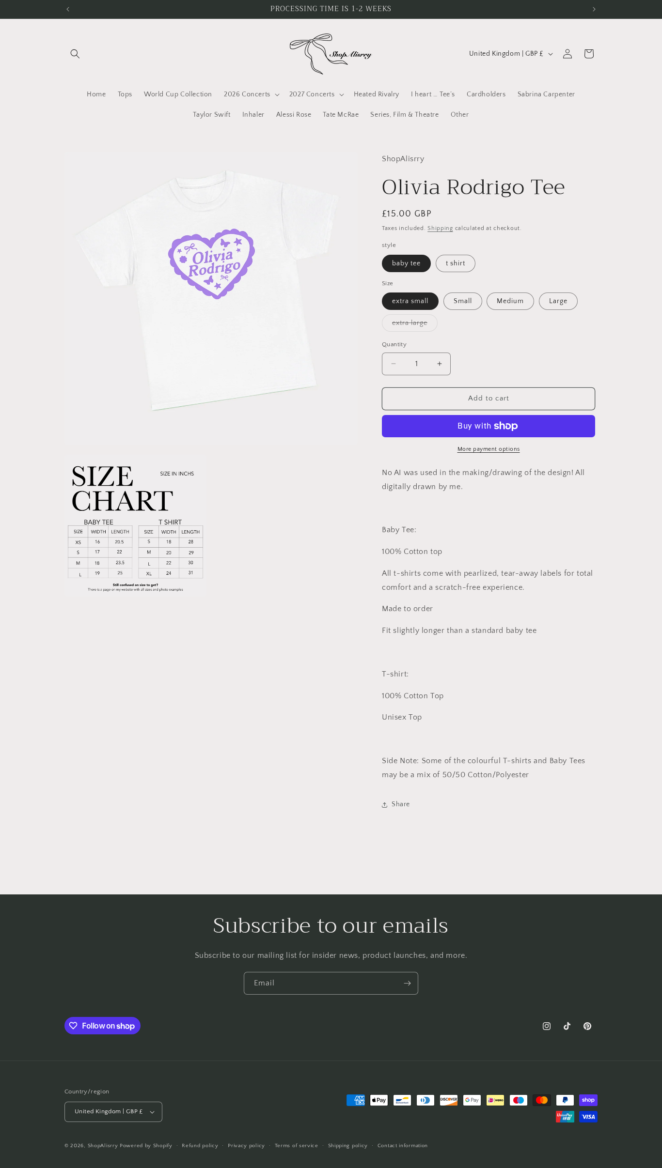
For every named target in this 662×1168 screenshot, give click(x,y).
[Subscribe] (407, 983)
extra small (410, 301)
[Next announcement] (594, 9)
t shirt (455, 263)
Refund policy (200, 1146)
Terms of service (296, 1146)
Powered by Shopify (146, 1146)
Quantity (394, 344)
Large (558, 301)
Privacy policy (246, 1146)
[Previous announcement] (68, 9)
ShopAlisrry (103, 1146)
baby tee (406, 263)
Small (463, 301)
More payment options (488, 449)
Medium (510, 301)
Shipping (440, 228)
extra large (415, 325)
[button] (75, 53)
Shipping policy (348, 1146)
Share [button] (401, 804)
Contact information (403, 1146)
